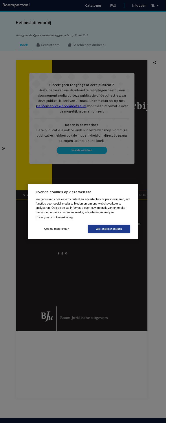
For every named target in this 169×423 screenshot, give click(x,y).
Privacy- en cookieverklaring (54, 217)
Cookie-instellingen (56, 228)
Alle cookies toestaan (109, 228)
